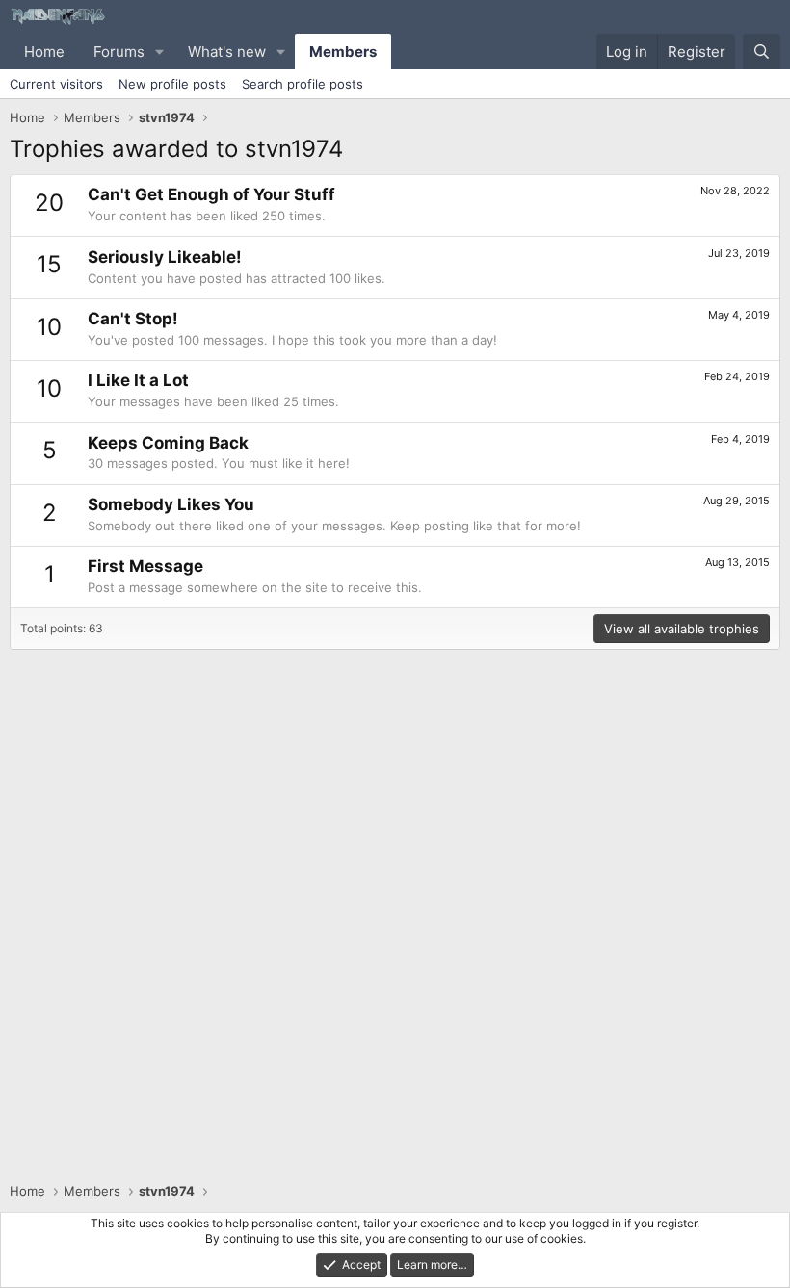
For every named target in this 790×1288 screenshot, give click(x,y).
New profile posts (172, 83)
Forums (119, 51)
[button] (159, 51)
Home (44, 51)
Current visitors (56, 83)
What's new (227, 51)
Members (343, 51)
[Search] (761, 51)
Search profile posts (302, 83)
